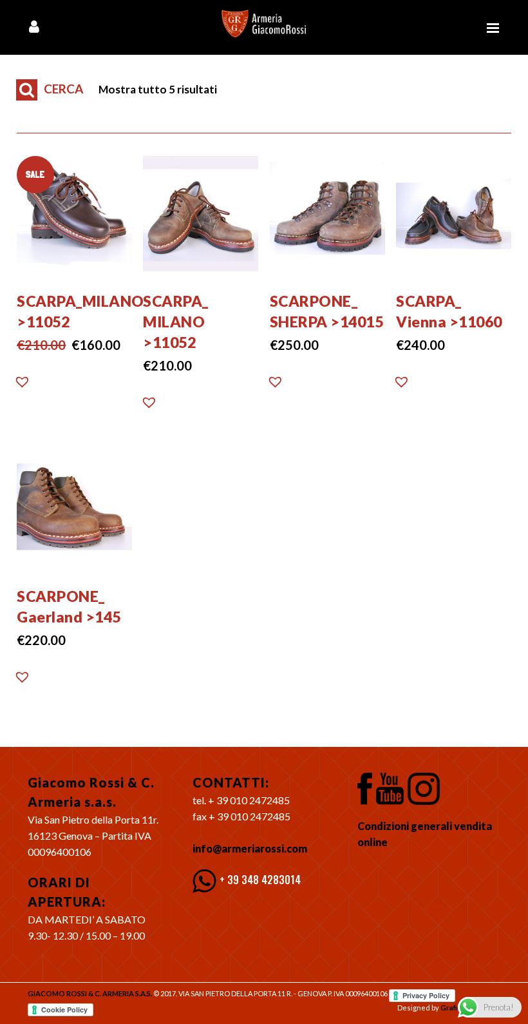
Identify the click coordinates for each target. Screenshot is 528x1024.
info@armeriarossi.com (250, 848)
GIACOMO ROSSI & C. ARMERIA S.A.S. (90, 993)
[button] (22, 385)
